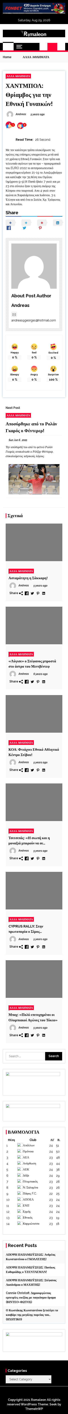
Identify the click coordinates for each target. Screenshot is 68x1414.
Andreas (20, 305)
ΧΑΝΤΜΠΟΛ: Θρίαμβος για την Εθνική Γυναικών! (29, 94)
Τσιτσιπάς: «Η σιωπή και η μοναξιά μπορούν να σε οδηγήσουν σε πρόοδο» (29, 841)
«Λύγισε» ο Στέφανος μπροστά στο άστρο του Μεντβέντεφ (32, 663)
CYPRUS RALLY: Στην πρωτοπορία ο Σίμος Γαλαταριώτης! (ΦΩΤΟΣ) (28, 929)
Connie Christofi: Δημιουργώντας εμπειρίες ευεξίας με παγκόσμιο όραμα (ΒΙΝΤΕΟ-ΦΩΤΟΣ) (31, 1297)
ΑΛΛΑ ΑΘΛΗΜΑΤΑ (18, 76)
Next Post (13, 408)
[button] (43, 46)
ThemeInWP (34, 1409)
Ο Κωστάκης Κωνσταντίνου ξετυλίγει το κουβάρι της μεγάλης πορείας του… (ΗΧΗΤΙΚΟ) (32, 1315)
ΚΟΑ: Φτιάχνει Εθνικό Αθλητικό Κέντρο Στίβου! (33, 752)
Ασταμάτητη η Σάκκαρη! (28, 578)
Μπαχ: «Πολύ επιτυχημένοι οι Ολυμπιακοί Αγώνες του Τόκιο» (32, 1017)
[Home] (8, 46)
